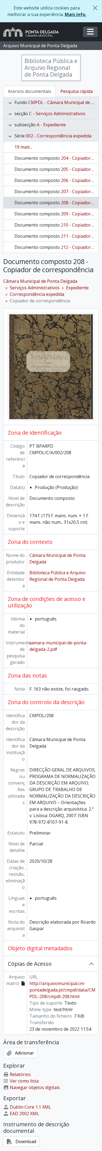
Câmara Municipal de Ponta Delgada (40, 281)
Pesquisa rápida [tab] (76, 91)
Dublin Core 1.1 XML (30, 1107)
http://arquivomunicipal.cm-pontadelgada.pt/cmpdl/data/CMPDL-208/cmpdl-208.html (62, 989)
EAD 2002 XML (24, 1113)
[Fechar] (95, 7)
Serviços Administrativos (35, 288)
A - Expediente (51, 125)
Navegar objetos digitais (35, 1087)
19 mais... (23, 147)
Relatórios (20, 1074)
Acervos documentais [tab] (29, 91)
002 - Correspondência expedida (58, 136)
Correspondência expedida (37, 294)
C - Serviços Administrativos (57, 114)
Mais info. (75, 14)
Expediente (77, 288)
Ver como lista (24, 1081)
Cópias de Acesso (30, 963)
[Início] (33, 32)
